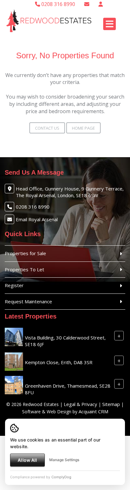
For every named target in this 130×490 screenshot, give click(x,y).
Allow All (27, 460)
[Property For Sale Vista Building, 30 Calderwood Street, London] (14, 336)
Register (14, 285)
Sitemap (111, 404)
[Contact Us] (100, 4)
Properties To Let (24, 269)
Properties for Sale (25, 253)
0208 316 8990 (57, 4)
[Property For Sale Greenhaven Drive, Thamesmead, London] (14, 384)
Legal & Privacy (80, 404)
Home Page (83, 128)
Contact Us (47, 128)
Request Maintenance (28, 301)
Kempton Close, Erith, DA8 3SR (58, 362)
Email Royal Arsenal (37, 219)
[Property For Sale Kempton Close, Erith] (14, 361)
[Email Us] (86, 4)
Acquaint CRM (93, 411)
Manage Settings (64, 459)
